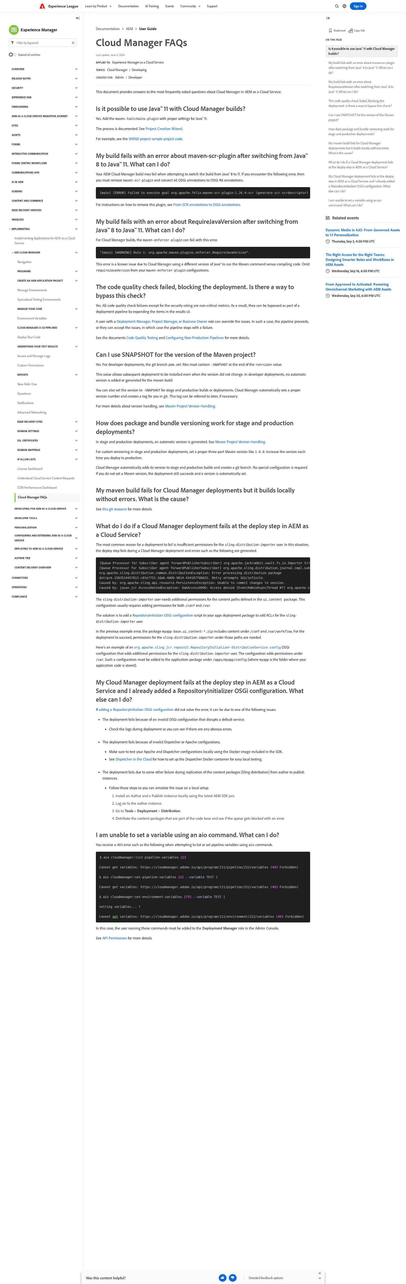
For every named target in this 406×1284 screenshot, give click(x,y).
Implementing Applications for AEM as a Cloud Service (45, 240)
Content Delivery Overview (33, 567)
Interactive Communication (30, 153)
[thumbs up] (222, 1278)
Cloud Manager (117, 70)
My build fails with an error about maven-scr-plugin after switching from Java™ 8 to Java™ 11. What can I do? (361, 68)
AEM (129, 28)
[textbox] (43, 43)
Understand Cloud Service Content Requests (45, 478)
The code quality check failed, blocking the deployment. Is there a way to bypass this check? (360, 103)
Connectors (20, 577)
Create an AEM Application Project (40, 280)
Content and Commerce (27, 200)
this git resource (114, 509)
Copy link (359, 30)
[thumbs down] (233, 1278)
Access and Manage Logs (33, 356)
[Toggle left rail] (78, 18)
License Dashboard (29, 469)
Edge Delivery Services (27, 210)
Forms (16, 144)
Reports (22, 374)
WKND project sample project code (155, 138)
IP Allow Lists (26, 459)
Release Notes (21, 78)
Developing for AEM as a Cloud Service (40, 508)
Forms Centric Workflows (29, 163)
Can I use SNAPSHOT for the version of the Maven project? (361, 117)
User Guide (147, 28)
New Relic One (27, 384)
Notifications (25, 403)
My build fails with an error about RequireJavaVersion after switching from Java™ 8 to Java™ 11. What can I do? (360, 87)
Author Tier (22, 558)
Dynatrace (24, 393)
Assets (16, 135)
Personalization (26, 527)
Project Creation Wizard (164, 128)
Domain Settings (28, 431)
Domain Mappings (28, 450)
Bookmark (340, 30)
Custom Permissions (30, 365)
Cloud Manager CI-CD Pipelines (37, 327)
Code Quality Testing (142, 337)
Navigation (24, 262)
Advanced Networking (31, 412)
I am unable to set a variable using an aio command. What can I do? (354, 202)
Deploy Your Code (28, 337)
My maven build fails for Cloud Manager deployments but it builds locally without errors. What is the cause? (358, 148)
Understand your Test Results (37, 346)
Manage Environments (32, 290)
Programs (24, 271)
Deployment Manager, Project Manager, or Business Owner (162, 321)
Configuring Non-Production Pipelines (195, 337)
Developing (139, 70)
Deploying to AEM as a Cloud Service (39, 548)
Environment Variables (32, 318)
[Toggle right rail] (328, 18)
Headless (18, 219)
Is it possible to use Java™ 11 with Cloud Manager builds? (361, 51)
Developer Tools (26, 518)
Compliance (19, 596)
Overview (18, 69)
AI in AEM (17, 182)
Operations (19, 587)
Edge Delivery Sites (30, 421)
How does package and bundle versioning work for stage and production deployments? (361, 131)
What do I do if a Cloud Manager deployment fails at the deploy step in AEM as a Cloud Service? (360, 164)
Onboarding (20, 106)
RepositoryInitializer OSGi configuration (163, 615)
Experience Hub (21, 97)
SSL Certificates (27, 440)
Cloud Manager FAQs (32, 497)
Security (17, 88)
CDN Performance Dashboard (37, 487)
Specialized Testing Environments (39, 299)
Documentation (108, 28)
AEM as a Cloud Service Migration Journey (40, 116)
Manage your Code (29, 309)
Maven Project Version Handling (190, 406)
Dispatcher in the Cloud (134, 759)
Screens (17, 191)
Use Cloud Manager (27, 252)
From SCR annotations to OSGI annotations (206, 204)
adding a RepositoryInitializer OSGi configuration (136, 709)
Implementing (21, 229)
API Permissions (114, 938)
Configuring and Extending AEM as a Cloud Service (43, 538)
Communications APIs (25, 172)
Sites (15, 125)
